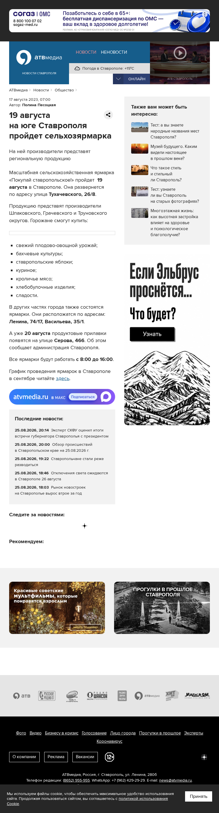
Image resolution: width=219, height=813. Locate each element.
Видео (36, 733)
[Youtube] (61, 526)
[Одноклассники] (37, 526)
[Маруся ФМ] (197, 696)
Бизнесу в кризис (61, 733)
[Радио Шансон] (97, 696)
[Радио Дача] (122, 696)
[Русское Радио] (46, 696)
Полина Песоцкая (39, 105)
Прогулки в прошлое (160, 733)
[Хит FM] (172, 696)
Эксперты (193, 733)
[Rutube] (73, 526)
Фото (21, 733)
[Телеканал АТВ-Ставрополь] (21, 696)
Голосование (94, 733)
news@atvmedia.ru (175, 780)
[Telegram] (25, 526)
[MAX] (49, 526)
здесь (62, 378)
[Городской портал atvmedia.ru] (147, 696)
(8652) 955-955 (76, 780)
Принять (198, 796)
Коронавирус (109, 741)
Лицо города (123, 733)
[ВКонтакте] (14, 526)
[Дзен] (84, 526)
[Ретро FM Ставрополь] (71, 696)
